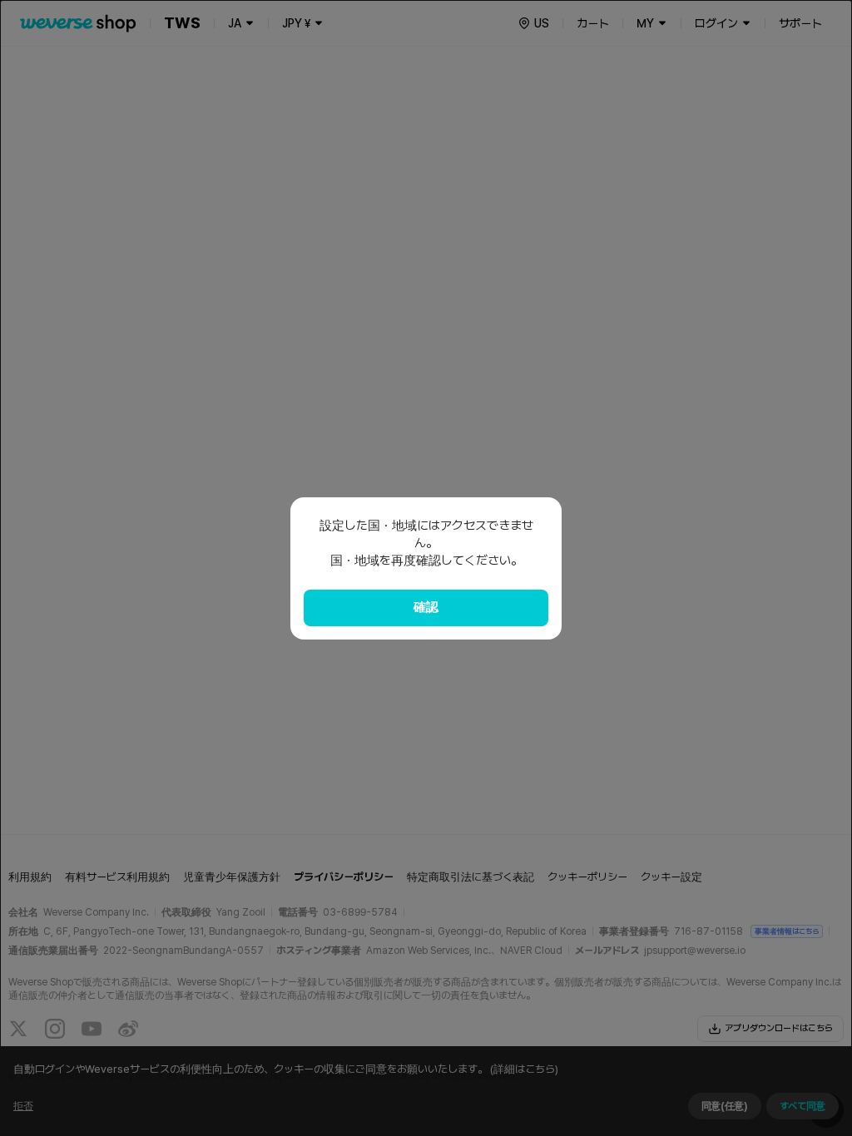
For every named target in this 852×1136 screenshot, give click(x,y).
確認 (426, 607)
